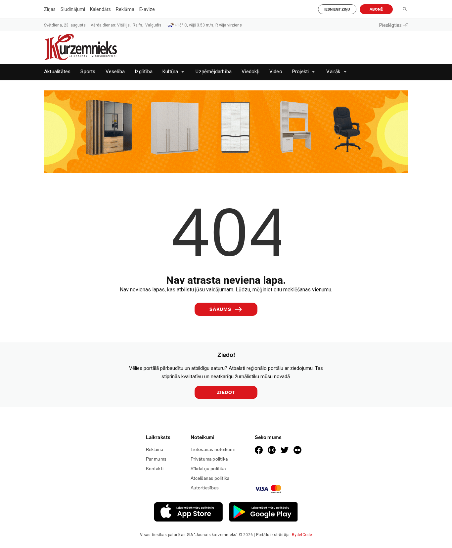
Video (275, 72)
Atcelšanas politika (210, 478)
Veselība (115, 72)
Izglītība (144, 72)
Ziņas (50, 9)
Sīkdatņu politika (208, 469)
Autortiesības (205, 488)
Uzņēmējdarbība (214, 72)
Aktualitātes (57, 72)
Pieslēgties (390, 25)
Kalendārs (100, 9)
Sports (87, 72)
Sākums (220, 309)
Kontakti (155, 469)
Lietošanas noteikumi (213, 449)
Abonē (376, 9)
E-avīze (147, 9)
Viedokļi (250, 72)
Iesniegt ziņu (337, 9)
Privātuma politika (209, 459)
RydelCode (302, 534)
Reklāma (125, 9)
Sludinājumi (73, 9)
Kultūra (170, 72)
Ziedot (226, 392)
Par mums (156, 459)
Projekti (300, 72)
